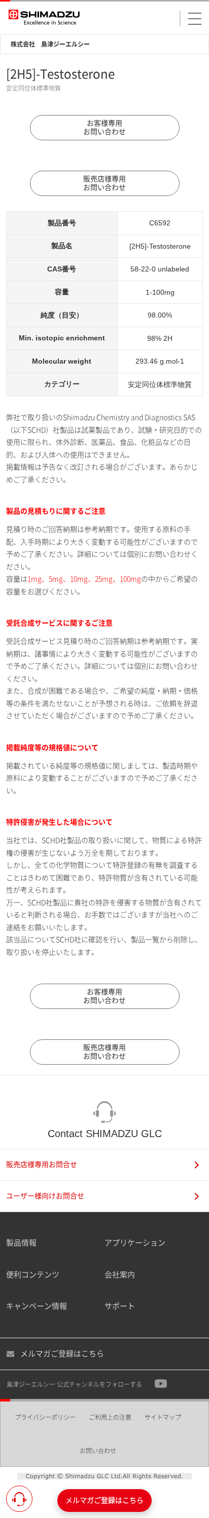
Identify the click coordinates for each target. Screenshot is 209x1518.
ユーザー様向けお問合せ (45, 1195)
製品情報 (21, 1243)
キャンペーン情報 (36, 1306)
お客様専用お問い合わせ (104, 127)
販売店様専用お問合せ (41, 1164)
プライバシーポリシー (45, 1417)
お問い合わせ (98, 1451)
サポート (119, 1306)
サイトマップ (163, 1417)
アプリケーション (134, 1243)
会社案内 (119, 1274)
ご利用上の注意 (110, 1417)
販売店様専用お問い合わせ (104, 183)
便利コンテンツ (32, 1274)
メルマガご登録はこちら (62, 1353)
